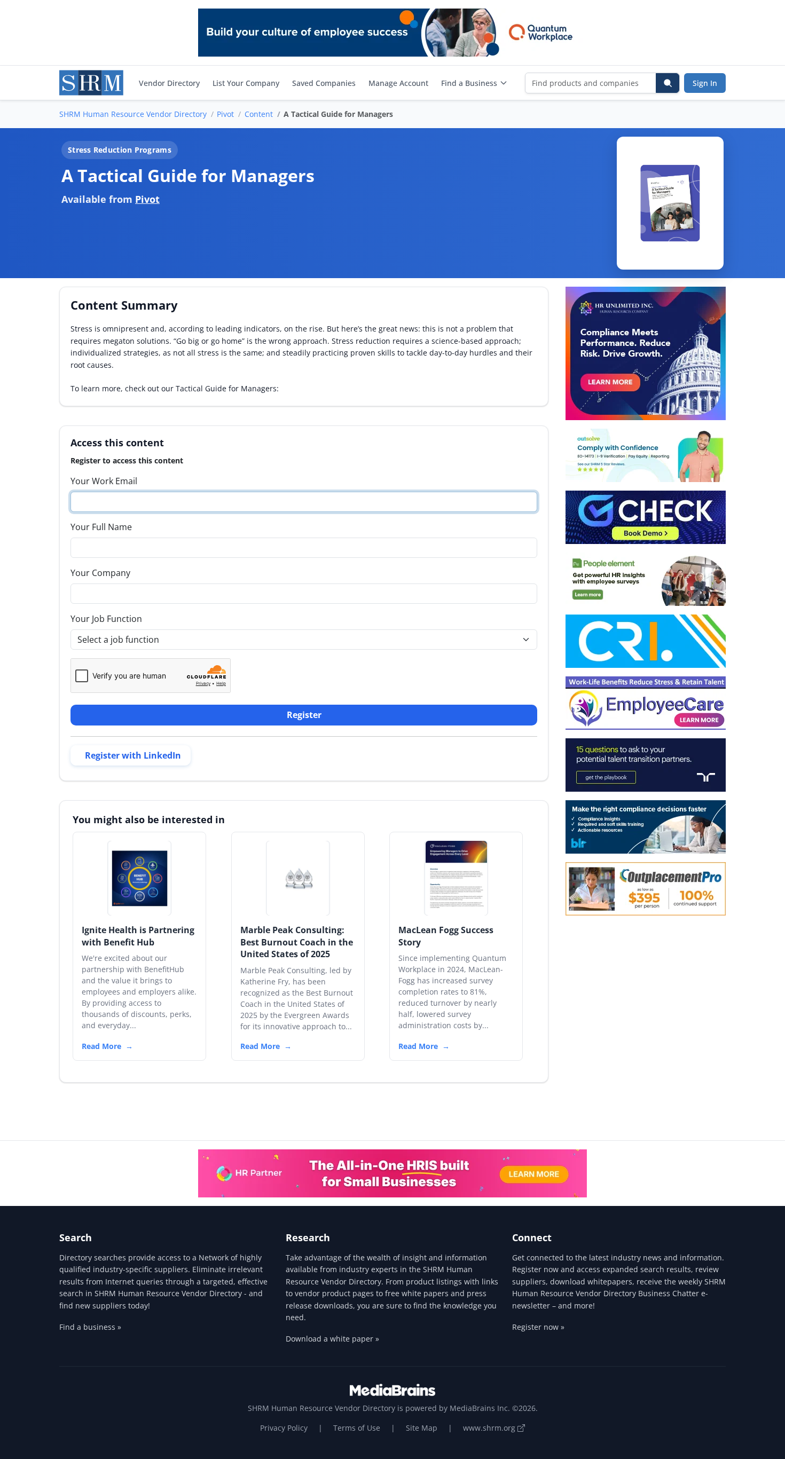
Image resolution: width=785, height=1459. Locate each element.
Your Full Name (101, 527)
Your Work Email (103, 481)
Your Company (100, 573)
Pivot (225, 114)
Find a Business (469, 83)
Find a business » (90, 1327)
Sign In (705, 83)
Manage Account (398, 83)
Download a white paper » (332, 1339)
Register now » (538, 1327)
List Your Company (246, 83)
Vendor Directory (169, 83)
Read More (101, 1046)
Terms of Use (356, 1428)
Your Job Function (106, 619)
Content (259, 114)
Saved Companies (324, 83)
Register (304, 715)
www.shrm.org (490, 1428)
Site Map (421, 1428)
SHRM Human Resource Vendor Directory (133, 114)
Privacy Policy (284, 1428)
